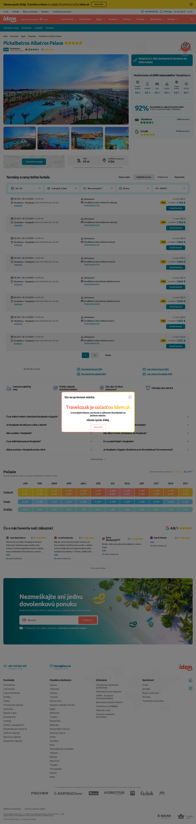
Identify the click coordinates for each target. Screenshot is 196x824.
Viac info (98, 427)
